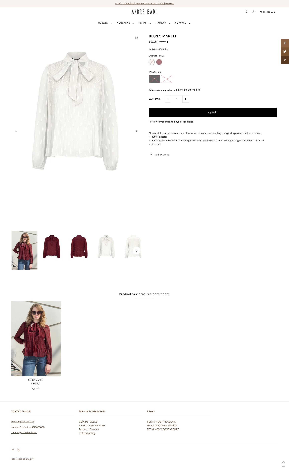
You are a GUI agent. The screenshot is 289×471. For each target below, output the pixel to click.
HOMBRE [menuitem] (161, 23)
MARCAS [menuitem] (103, 23)
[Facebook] (13, 450)
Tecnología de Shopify (22, 458)
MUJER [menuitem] (143, 23)
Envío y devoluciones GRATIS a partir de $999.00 (144, 3)
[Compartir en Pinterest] (285, 60)
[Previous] (16, 131)
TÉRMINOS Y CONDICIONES (163, 429)
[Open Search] (246, 11)
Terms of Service (89, 429)
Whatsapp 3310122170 (22, 421)
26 (154, 78)
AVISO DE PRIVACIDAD (92, 425)
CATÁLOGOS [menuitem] (123, 23)
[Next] (136, 131)
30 (166, 78)
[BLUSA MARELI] (36, 338)
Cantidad (154, 98)
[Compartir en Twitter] (285, 51)
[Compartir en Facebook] (285, 43)
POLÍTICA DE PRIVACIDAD (161, 421)
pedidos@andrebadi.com (24, 432)
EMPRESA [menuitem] (180, 23)
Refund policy (87, 433)
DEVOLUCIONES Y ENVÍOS (162, 425)
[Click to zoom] (136, 38)
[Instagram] (19, 450)
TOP (283, 466)
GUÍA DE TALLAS (88, 421)
